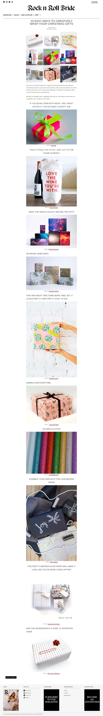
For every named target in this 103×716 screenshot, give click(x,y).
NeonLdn (53, 145)
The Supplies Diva (54, 474)
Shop (37, 15)
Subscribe (94, 2)
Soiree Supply (54, 562)
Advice (16, 15)
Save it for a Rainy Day (54, 673)
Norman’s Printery (54, 249)
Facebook (28, 690)
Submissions (67, 695)
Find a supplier (26, 15)
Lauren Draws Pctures (54, 624)
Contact (66, 693)
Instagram (28, 693)
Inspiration (7, 15)
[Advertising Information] (92, 700)
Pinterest (28, 695)
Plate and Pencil (53, 207)
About (65, 690)
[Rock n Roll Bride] (51, 7)
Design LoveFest (53, 378)
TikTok (27, 697)
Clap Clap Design (54, 424)
